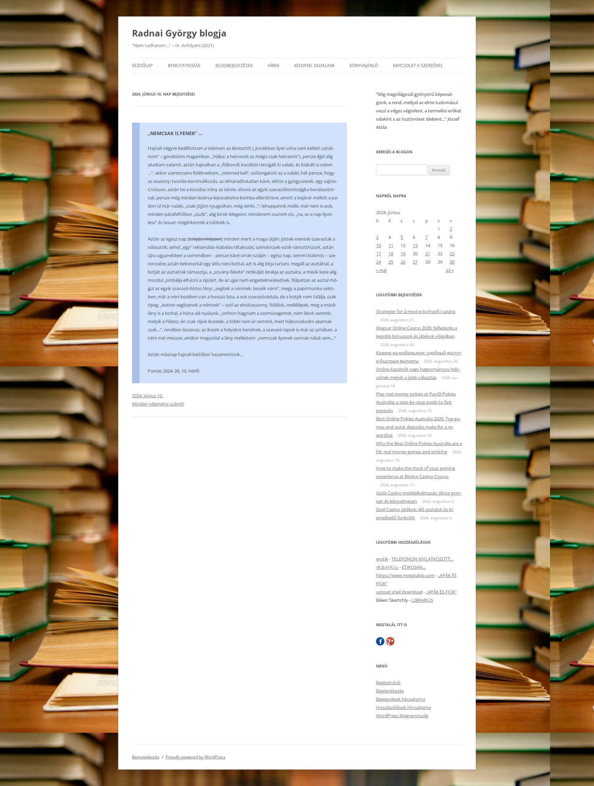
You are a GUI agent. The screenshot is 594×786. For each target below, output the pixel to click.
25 (390, 262)
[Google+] (390, 641)
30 (452, 262)
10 (378, 245)
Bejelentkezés (390, 691)
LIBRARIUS (422, 600)
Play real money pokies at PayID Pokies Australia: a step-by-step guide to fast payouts (416, 402)
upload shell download (399, 592)
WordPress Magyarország (402, 715)
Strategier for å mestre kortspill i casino (415, 311)
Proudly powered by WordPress (196, 757)
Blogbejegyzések (234, 65)
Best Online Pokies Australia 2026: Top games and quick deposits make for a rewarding (418, 427)
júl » (450, 270)
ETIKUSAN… (414, 567)
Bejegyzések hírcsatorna (400, 699)
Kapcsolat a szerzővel (418, 65)
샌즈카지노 (387, 567)
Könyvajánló (364, 65)
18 (390, 254)
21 (427, 254)
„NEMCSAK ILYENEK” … (175, 133)
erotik (382, 559)
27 (415, 262)
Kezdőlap (142, 65)
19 (402, 254)
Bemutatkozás (184, 65)
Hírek (273, 65)
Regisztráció (388, 682)
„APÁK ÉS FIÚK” (441, 592)
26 (402, 262)
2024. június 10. (147, 395)
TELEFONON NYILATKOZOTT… (422, 559)
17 (378, 254)
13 (415, 245)
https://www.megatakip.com (405, 575)
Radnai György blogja (179, 33)
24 (378, 262)
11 (390, 245)
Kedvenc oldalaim (314, 65)
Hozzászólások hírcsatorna (403, 707)
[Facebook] (380, 641)
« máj (381, 270)
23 (452, 254)
